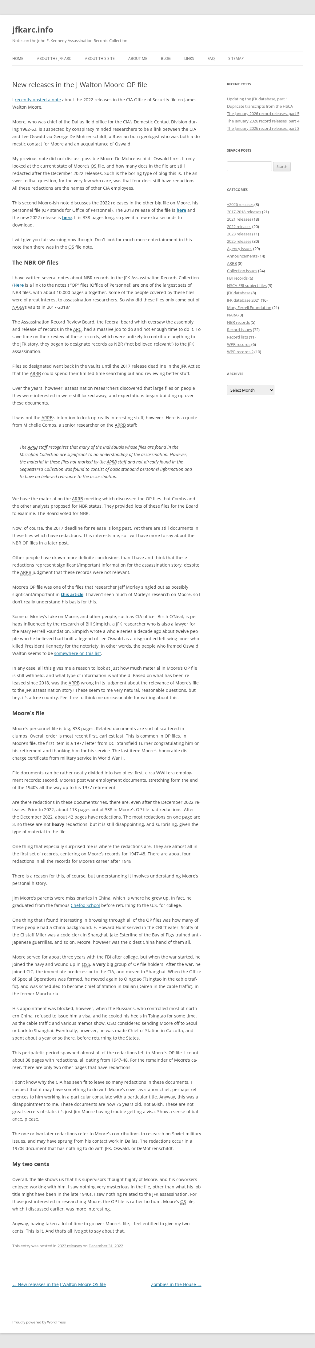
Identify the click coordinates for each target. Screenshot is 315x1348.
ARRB (232, 263)
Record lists (237, 337)
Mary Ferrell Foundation (249, 307)
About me (137, 58)
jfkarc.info (32, 29)
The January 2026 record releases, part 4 (263, 121)
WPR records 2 (240, 351)
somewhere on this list (77, 653)
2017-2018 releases (244, 212)
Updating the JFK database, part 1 (257, 99)
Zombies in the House (176, 1284)
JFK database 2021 (243, 300)
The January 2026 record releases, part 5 (263, 113)
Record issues (239, 329)
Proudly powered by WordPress (39, 1322)
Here (19, 285)
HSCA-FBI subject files (247, 285)
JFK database (238, 293)
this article (72, 594)
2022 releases (70, 1246)
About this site (100, 58)
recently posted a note (38, 100)
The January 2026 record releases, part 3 (263, 128)
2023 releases (239, 234)
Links (189, 58)
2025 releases (239, 241)
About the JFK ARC (54, 58)
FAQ (211, 58)
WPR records (238, 344)
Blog (166, 58)
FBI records (237, 278)
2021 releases (239, 219)
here (181, 210)
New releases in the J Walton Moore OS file (59, 1284)
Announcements (242, 256)
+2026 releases (240, 204)
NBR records (238, 322)
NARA (232, 315)
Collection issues (242, 270)
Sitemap (236, 58)
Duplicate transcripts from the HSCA (260, 106)
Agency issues (239, 248)
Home (17, 58)
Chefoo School (85, 905)
